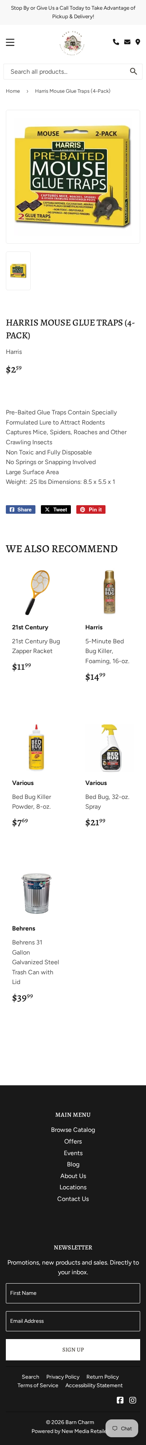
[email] (127, 42)
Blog (73, 1164)
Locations (73, 1187)
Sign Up (73, 1349)
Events (73, 1153)
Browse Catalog (73, 1129)
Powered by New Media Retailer (70, 1431)
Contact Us (73, 1198)
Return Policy (102, 1377)
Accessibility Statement (94, 1385)
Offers (73, 1141)
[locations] (137, 42)
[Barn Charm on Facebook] (120, 1401)
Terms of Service (38, 1385)
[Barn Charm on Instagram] (132, 1401)
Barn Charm (79, 1422)
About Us (73, 1176)
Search (30, 1377)
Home (13, 91)
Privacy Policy (62, 1377)
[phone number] (116, 42)
